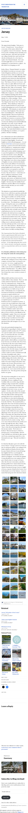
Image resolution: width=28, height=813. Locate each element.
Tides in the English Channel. (9, 619)
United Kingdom (5, 28)
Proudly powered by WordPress (8, 805)
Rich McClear (5, 679)
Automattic (4, 807)
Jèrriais (9, 144)
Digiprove (20, 812)
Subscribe (6, 797)
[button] (6, 480)
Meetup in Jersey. (6, 626)
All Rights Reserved (7, 603)
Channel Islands (6, 682)
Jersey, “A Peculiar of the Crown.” (10, 612)
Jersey (14, 682)
